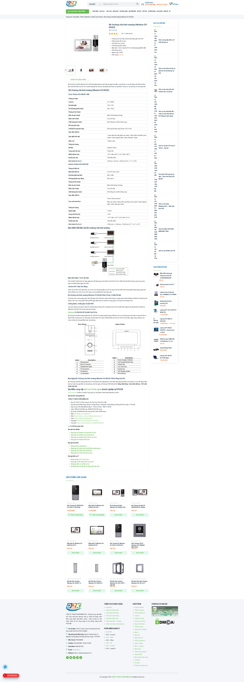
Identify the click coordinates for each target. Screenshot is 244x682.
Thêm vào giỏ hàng (76, 515)
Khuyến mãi (132, 11)
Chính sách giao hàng (112, 616)
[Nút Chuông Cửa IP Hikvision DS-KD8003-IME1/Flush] (139, 530)
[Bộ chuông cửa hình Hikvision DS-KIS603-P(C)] (118, 492)
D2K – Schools (110, 646)
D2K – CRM (109, 637)
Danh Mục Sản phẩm (77, 11)
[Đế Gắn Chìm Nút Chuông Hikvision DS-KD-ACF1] (139, 568)
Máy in (137, 632)
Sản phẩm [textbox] (92, 4)
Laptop (137, 616)
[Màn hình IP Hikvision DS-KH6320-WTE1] (75, 530)
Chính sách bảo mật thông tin (115, 624)
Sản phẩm (76, 17)
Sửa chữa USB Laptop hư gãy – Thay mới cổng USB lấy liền (166, 177)
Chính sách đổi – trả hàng (113, 621)
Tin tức (139, 11)
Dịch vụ (101, 11)
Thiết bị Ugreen (139, 610)
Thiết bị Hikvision (85, 17)
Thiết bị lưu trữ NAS (141, 629)
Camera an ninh (139, 618)
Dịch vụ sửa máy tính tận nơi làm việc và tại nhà (166, 91)
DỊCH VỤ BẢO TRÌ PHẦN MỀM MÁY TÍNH (166, 230)
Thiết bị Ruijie (139, 643)
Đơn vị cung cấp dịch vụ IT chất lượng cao (167, 41)
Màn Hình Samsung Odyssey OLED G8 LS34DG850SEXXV (166, 276)
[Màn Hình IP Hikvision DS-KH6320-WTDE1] (97, 492)
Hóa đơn (160, 11)
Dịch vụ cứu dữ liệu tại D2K (167, 251)
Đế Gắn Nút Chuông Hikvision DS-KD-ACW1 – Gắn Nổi (118, 583)
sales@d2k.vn (78, 414)
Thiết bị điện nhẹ (140, 613)
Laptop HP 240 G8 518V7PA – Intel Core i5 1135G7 (167, 330)
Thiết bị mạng (139, 627)
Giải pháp (115, 11)
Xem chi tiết (118, 515)
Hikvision (71, 312)
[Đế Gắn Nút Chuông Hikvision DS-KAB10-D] (97, 568)
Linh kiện (137, 660)
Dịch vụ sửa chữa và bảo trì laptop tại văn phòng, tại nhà (167, 71)
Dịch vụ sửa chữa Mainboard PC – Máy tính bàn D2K (166, 206)
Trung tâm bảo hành (112, 613)
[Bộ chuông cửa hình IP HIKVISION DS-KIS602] (139, 492)
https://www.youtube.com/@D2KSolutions (90, 423)
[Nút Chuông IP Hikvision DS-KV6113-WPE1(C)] (118, 530)
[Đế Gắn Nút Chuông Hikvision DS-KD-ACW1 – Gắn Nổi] (118, 568)
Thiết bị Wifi (138, 654)
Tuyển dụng (152, 11)
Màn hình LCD (139, 638)
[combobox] (94, 4)
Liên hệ (166, 11)
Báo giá (109, 11)
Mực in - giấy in (139, 646)
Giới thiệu (95, 11)
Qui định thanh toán (112, 618)
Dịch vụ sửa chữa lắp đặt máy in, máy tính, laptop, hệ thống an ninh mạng (166, 114)
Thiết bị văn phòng (140, 652)
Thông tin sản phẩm (78, 80)
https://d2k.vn (78, 416)
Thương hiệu (123, 11)
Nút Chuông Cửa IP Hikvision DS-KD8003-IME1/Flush (138, 545)
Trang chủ (69, 17)
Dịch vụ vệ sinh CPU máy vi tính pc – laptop (167, 147)
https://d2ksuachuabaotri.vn (93, 416)
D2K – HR (109, 643)
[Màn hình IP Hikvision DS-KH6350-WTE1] (97, 530)
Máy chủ (137, 635)
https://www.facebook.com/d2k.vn (88, 420)
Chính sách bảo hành (112, 610)
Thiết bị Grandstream (141, 665)
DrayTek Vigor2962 (166, 348)
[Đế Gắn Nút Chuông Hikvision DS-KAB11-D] (75, 568)
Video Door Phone (97, 17)
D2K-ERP (109, 632)
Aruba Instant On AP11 (167, 284)
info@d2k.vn (86, 414)
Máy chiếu (138, 649)
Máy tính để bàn (140, 624)
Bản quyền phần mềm (141, 657)
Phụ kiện (137, 663)
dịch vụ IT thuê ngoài (92, 389)
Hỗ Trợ (144, 11)
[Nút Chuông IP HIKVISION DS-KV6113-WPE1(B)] (75, 492)
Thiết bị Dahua (139, 607)
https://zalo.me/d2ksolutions (83, 418)
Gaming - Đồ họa (140, 621)
